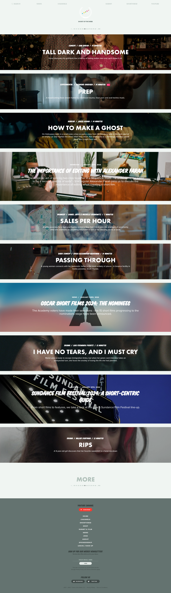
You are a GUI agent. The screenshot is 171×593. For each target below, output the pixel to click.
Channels (85, 519)
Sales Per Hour (85, 221)
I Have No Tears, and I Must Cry (85, 352)
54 (82, 29)
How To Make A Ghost (85, 128)
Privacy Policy (80, 569)
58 (91, 29)
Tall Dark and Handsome (85, 52)
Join (85, 563)
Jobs (85, 536)
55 (85, 29)
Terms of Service (91, 569)
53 (80, 29)
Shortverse (85, 523)
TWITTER (94, 581)
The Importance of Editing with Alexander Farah (85, 170)
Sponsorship (85, 542)
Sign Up (89, 546)
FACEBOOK (79, 581)
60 (95, 29)
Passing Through (86, 260)
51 (76, 29)
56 (87, 29)
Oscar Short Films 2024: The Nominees (85, 303)
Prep (85, 91)
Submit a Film (85, 529)
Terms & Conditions (102, 587)
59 (93, 29)
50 (74, 29)
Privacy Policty (91, 587)
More (85, 479)
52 (78, 29)
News (85, 533)
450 (99, 29)
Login (81, 546)
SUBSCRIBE (86, 509)
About (85, 539)
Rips (85, 445)
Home (85, 516)
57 (89, 29)
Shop (85, 526)
